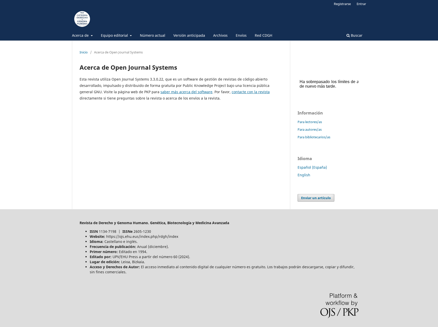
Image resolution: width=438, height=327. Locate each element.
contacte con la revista (251, 91)
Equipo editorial (115, 35)
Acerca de (81, 35)
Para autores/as (310, 129)
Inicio (84, 52)
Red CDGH (263, 35)
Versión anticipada (189, 35)
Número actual (152, 35)
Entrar (361, 4)
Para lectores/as (310, 122)
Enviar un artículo (316, 198)
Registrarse (342, 4)
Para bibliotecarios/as (314, 137)
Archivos (220, 35)
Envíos (241, 35)
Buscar (356, 35)
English (304, 174)
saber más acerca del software (186, 91)
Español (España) (312, 167)
